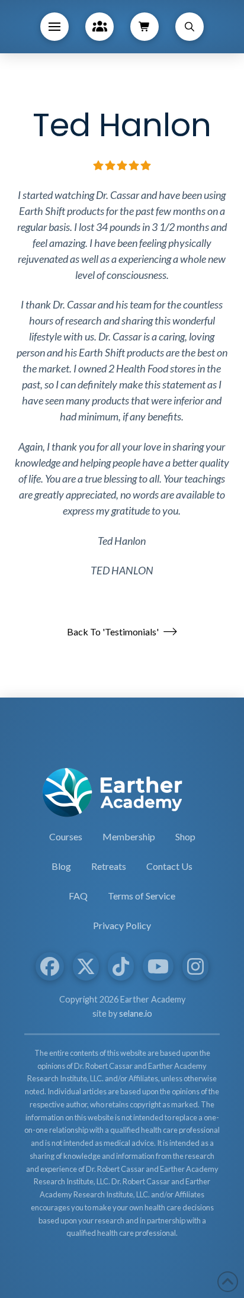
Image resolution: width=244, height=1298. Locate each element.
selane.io (135, 1013)
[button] (54, 26)
